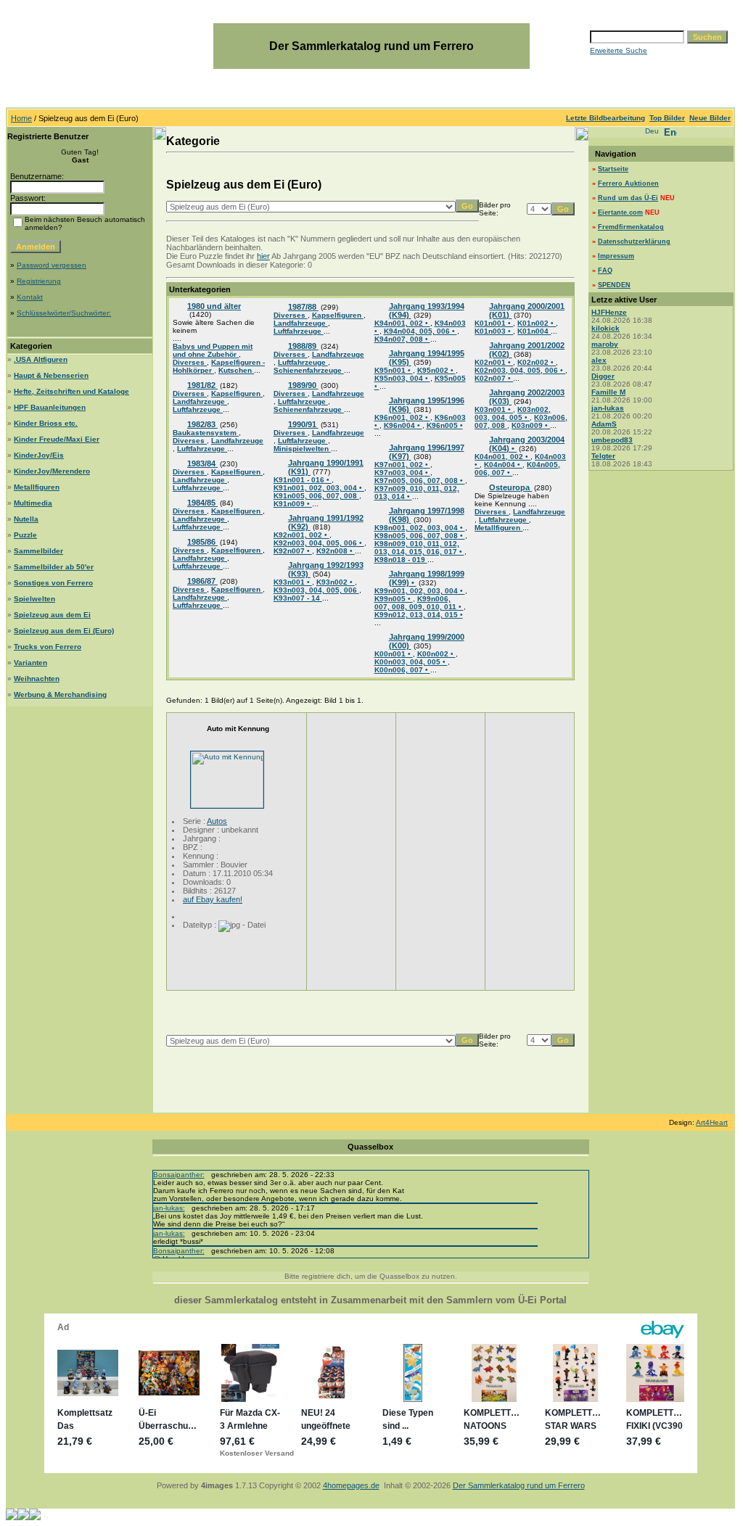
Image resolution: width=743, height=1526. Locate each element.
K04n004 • (503, 465)
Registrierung (39, 281)
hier (263, 256)
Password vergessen (51, 265)
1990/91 (303, 424)
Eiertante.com (620, 212)
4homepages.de (351, 1485)
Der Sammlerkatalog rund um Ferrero (519, 1485)
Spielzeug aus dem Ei (52, 615)
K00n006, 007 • (402, 670)
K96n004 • (403, 425)
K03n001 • (494, 409)
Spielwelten (34, 599)
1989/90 (303, 385)
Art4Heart (712, 1122)
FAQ (605, 270)
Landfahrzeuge (200, 401)
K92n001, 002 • (301, 535)
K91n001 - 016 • (303, 480)
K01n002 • (536, 323)
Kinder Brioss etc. (46, 423)
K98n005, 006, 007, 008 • (419, 536)
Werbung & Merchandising (60, 694)
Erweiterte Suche (618, 50)
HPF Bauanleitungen (50, 407)
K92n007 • (293, 551)
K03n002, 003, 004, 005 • (513, 413)
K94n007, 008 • (402, 339)
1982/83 (202, 424)
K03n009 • (531, 425)
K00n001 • (393, 654)
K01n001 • (494, 323)
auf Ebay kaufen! (212, 899)
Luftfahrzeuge (198, 409)
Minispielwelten (302, 449)
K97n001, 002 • (402, 465)
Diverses (190, 362)
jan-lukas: (169, 1208)
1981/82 (202, 385)
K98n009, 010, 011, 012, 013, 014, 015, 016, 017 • (419, 548)
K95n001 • (393, 370)
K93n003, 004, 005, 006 (316, 590)
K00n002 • (436, 654)
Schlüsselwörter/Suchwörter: (64, 313)
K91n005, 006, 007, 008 (316, 496)
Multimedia (33, 503)
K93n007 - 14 (298, 598)
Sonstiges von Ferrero (53, 583)
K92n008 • (335, 551)
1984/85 (202, 502)
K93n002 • (335, 582)
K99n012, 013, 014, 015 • (418, 615)
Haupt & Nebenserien (51, 375)
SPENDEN (614, 285)
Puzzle (25, 535)
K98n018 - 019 (400, 560)
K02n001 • (494, 362)
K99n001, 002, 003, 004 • (419, 591)
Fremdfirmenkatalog (631, 227)
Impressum (616, 256)
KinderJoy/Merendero (52, 471)
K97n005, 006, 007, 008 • (419, 480)
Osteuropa (510, 487)
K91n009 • (293, 504)
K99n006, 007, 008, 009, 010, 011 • (419, 603)
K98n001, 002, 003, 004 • (419, 528)
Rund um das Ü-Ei (628, 198)
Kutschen (236, 370)
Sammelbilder (38, 551)
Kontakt (30, 297)
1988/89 (303, 346)
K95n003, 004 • (402, 378)
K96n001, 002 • (402, 417)
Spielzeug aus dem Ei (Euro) (64, 631)
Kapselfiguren (237, 393)
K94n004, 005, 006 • (420, 331)
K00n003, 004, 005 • (411, 662)
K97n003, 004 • (402, 473)
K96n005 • (445, 425)
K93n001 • (293, 582)
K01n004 (534, 331)
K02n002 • (536, 362)
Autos (217, 821)
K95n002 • (436, 370)
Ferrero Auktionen (628, 183)
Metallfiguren (36, 487)
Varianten (30, 663)
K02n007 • (494, 378)
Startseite (613, 169)
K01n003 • (494, 331)
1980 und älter (214, 306)
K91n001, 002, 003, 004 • (319, 488)
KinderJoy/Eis (39, 455)
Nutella (26, 519)
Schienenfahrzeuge (309, 370)
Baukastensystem (206, 433)
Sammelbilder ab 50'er (54, 567)
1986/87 (202, 581)
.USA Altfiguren (40, 359)
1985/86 (202, 541)
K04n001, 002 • (502, 457)
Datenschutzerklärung (634, 241)
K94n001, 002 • (402, 323)
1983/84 (202, 463)
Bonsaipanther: (179, 1175)
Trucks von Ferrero (47, 647)
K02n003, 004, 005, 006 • (520, 370)
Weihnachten (36, 678)
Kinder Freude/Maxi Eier (56, 439)
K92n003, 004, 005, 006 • (319, 543)
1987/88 (303, 306)
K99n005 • (393, 599)
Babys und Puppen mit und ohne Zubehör (213, 350)
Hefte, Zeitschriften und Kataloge (71, 391)
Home (21, 118)
